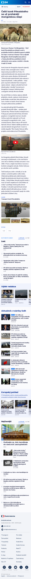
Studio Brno (19, 541)
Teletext (3, 545)
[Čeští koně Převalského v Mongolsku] (15, 32)
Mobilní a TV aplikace (7, 558)
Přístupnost (21, 576)
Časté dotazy (20, 558)
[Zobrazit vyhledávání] (25, 2)
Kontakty (19, 562)
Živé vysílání (4, 538)
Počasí (3, 552)
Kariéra (18, 552)
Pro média (19, 535)
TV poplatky (4, 541)
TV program (4, 535)
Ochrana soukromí (11, 576)
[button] (15, 142)
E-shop (3, 555)
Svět (4, 231)
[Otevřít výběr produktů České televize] (29, 2)
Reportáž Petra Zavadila (7, 151)
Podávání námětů (21, 555)
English (3, 576)
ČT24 (10, 231)
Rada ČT (18, 548)
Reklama (18, 538)
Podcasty (4, 548)
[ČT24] (4, 2)
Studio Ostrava (20, 545)
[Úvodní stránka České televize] (8, 516)
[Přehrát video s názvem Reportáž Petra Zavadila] (15, 142)
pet (2, 20)
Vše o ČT (3, 562)
